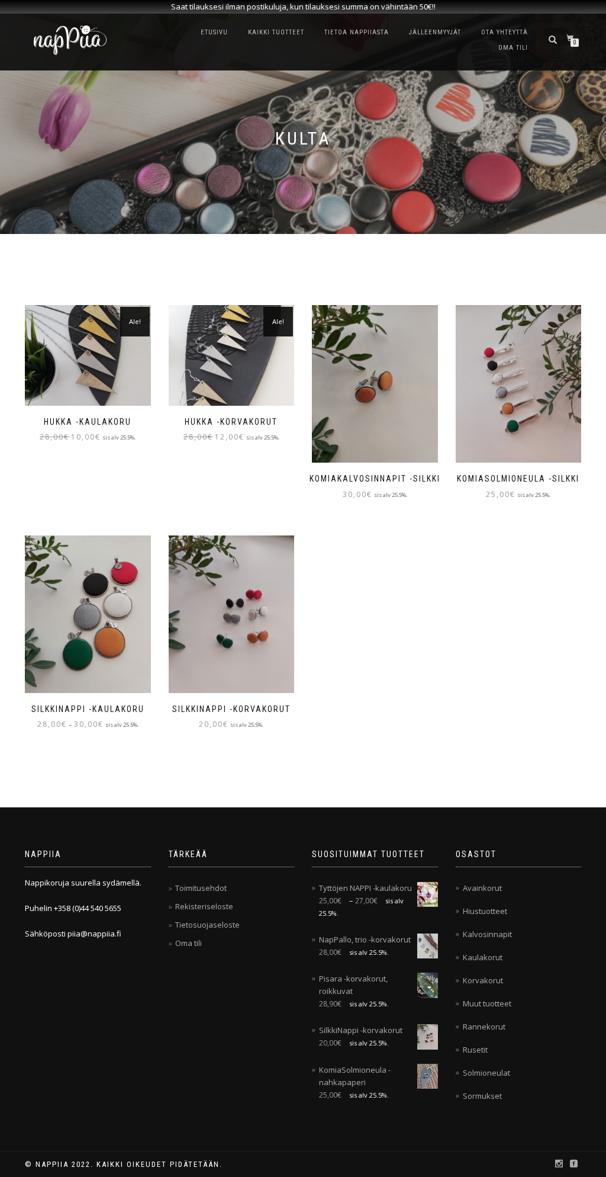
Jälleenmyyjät (435, 32)
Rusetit (475, 1049)
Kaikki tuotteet (276, 32)
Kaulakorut (482, 957)
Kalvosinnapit (487, 934)
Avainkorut (482, 888)
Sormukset (482, 1096)
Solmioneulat (486, 1072)
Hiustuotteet (485, 911)
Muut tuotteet (487, 1003)
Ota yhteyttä (504, 32)
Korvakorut (483, 980)
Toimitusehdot (201, 888)
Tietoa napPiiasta (356, 32)
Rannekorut (484, 1026)
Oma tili (513, 48)
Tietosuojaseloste (207, 924)
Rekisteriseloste (204, 906)
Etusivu (214, 32)
